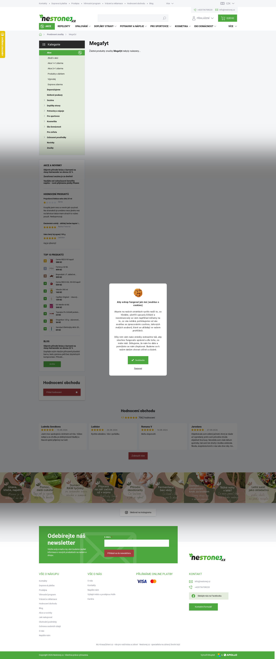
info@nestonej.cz (202, 581)
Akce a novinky (45, 613)
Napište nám (44, 635)
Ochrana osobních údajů (50, 626)
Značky (50, 148)
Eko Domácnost (54, 127)
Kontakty (43, 3)
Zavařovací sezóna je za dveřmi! (58, 176)
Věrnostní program (92, 3)
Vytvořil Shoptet (208, 655)
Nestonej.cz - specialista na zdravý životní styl (159, 644)
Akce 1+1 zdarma (55, 63)
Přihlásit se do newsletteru (119, 553)
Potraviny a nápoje (55, 111)
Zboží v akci (53, 58)
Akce (49, 53)
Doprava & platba (59, 3)
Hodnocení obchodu (136, 3)
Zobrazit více (138, 455)
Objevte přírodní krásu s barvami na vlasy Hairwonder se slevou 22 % (60, 171)
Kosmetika (52, 121)
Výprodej (52, 79)
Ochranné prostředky (56, 137)
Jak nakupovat (45, 617)
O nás (41, 631)
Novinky (50, 142)
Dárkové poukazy (55, 95)
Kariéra (91, 599)
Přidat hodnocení (54, 392)
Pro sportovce (53, 116)
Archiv (52, 364)
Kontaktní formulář (203, 607)
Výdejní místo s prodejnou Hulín (101, 594)
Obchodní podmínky (48, 622)
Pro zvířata (52, 132)
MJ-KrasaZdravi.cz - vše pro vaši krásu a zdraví (117, 644)
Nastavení (138, 368)
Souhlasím (140, 360)
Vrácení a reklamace (114, 3)
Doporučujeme (53, 89)
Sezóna (50, 100)
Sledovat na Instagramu (140, 512)
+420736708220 (202, 587)
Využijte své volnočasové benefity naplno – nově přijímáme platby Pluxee (61, 182)
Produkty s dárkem (56, 74)
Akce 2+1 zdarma (55, 68)
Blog (151, 3)
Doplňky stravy (53, 105)
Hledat (164, 18)
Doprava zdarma (55, 84)
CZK (228, 3)
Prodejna (75, 3)
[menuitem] (47, 26)
